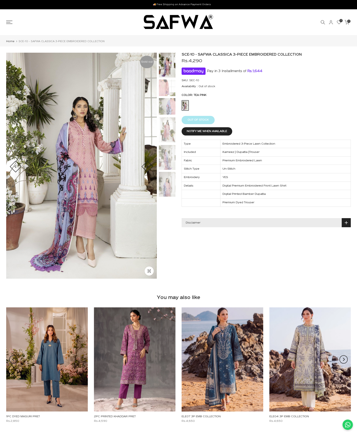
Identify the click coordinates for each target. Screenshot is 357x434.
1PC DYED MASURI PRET (23, 416)
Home (10, 41)
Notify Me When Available (207, 131)
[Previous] (15, 166)
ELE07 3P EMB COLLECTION (201, 416)
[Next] (147, 166)
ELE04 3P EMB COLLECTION (289, 416)
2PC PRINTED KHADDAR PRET (115, 416)
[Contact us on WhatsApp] (348, 425)
